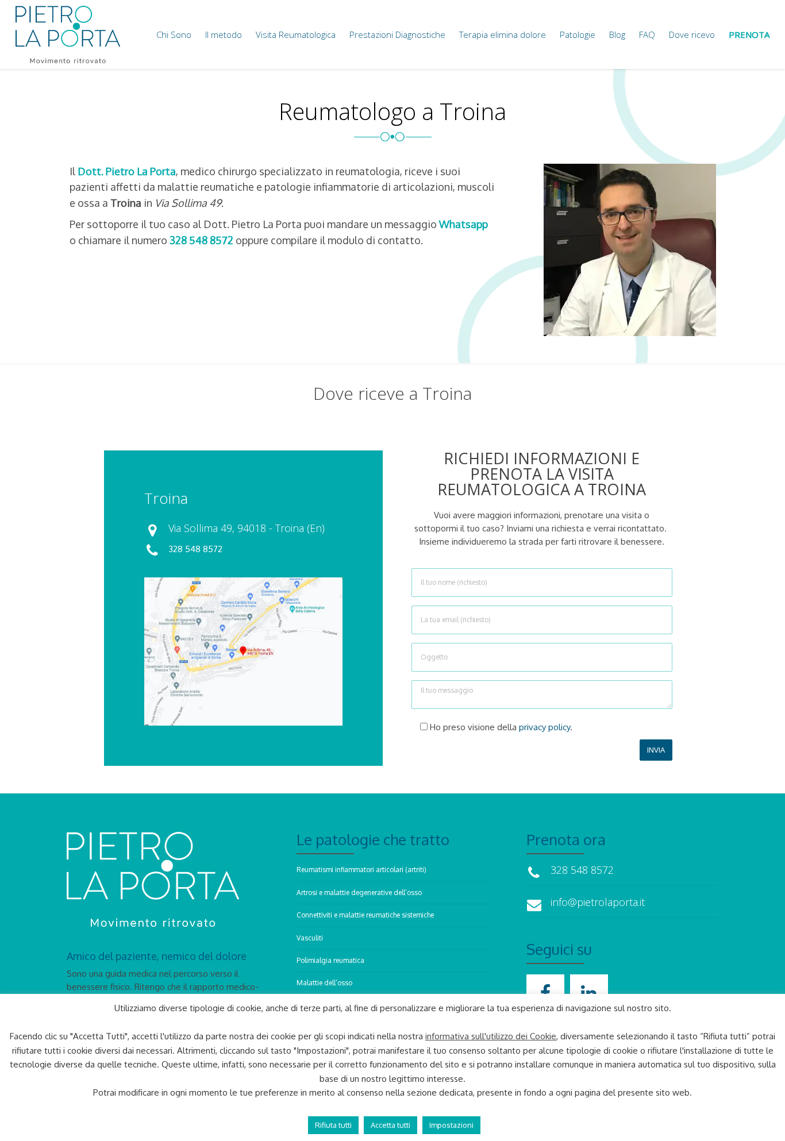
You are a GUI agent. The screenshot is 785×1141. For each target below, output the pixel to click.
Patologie (577, 34)
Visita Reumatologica (296, 34)
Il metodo (223, 34)
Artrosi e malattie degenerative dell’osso (359, 892)
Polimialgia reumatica (330, 960)
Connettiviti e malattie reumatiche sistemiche (365, 915)
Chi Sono (173, 34)
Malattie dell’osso (324, 982)
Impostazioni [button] (451, 1125)
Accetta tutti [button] (390, 1125)
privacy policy (544, 727)
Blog (617, 34)
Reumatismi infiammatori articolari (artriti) (361, 869)
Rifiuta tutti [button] (333, 1125)
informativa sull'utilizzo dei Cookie (490, 1036)
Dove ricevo (692, 34)
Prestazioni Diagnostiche (397, 34)
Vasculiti (310, 938)
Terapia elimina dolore (502, 34)
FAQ (647, 34)
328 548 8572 (195, 548)
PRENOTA (749, 34)
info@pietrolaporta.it (567, 897)
